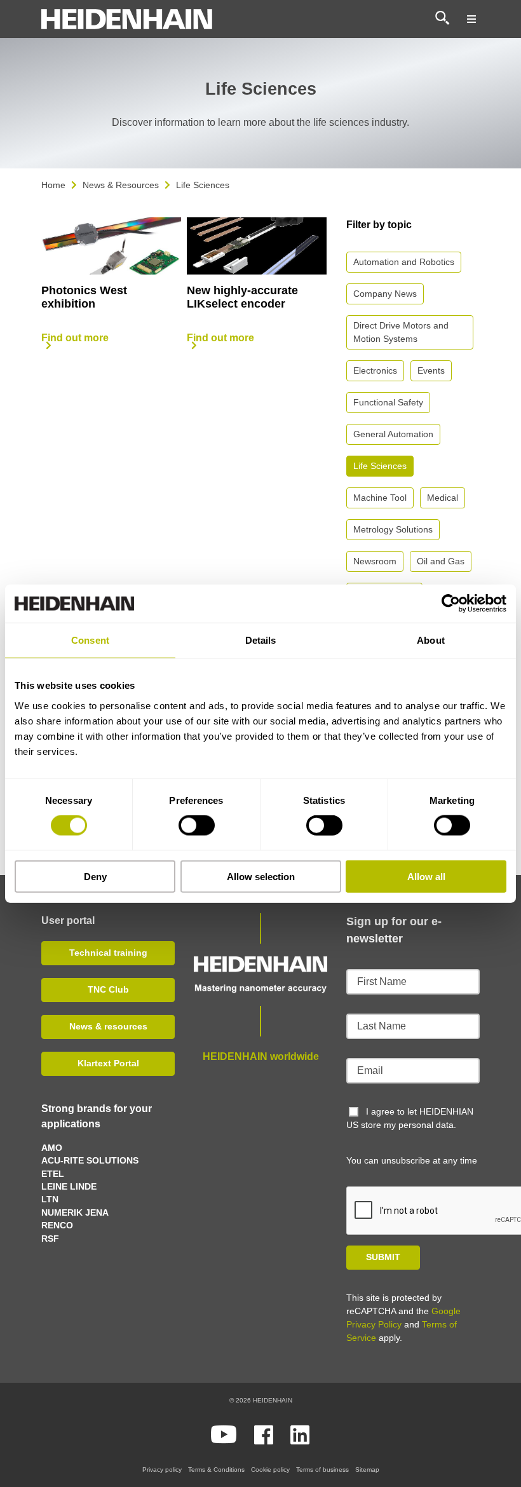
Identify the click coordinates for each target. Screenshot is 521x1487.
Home (53, 185)
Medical (442, 497)
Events (431, 370)
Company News (385, 294)
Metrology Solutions (393, 529)
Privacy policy (162, 1469)
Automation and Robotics (403, 262)
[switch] (197, 825)
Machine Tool (380, 497)
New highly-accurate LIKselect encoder (242, 297)
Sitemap (367, 1469)
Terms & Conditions (216, 1469)
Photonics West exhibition (84, 297)
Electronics (375, 370)
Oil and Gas (440, 561)
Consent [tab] (90, 640)
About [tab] (431, 640)
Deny (95, 876)
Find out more (75, 337)
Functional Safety (388, 402)
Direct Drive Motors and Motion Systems (401, 332)
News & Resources (121, 185)
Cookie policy (270, 1469)
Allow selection (261, 876)
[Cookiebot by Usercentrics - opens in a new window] (450, 603)
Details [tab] (260, 640)
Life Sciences (380, 466)
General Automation (393, 434)
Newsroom (374, 561)
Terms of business (322, 1469)
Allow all (426, 876)
